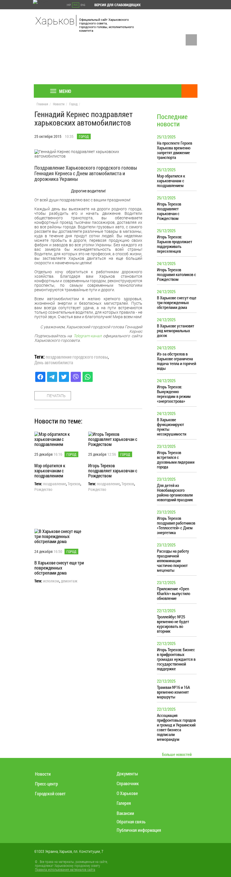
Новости (59, 104)
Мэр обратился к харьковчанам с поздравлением (49, 471)
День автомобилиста (53, 362)
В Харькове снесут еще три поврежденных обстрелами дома (59, 568)
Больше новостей (177, 754)
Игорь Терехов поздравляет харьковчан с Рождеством (112, 471)
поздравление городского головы (77, 357)
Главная (42, 104)
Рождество (43, 489)
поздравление (54, 484)
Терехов (74, 484)
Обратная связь (131, 821)
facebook (191, 39)
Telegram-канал (88, 335)
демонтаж (69, 581)
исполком (51, 581)
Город (73, 104)
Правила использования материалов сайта (65, 869)
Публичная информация (139, 830)
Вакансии (125, 813)
